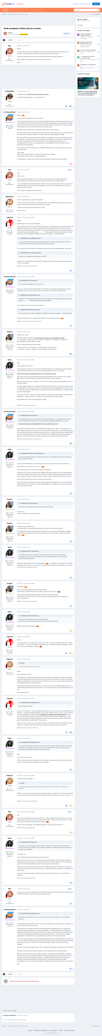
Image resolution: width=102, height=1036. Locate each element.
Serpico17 (82, 59)
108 (12, 125)
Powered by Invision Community (51, 1033)
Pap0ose (9, 659)
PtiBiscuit (82, 67)
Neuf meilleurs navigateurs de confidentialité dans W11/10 (50, 338)
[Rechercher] (98, 10)
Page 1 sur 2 (20, 40)
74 (12, 230)
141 (9, 672)
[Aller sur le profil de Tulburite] (9, 223)
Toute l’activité (18, 10)
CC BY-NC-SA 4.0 (51, 1032)
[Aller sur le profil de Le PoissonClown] (9, 117)
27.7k (8, 373)
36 (12, 345)
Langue (30, 1030)
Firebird (9, 332)
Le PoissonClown (9, 112)
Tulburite (9, 217)
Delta (9, 360)
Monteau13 (9, 196)
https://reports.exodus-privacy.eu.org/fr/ (38, 94)
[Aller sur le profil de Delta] (9, 365)
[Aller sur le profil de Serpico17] (78, 57)
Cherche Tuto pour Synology (88, 50)
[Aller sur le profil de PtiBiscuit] (78, 65)
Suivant (10, 40)
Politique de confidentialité (40, 1030)
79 (10, 59)
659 (9, 210)
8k (8, 125)
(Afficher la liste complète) (83, 20)
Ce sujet (92, 10)
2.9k (8, 230)
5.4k (8, 345)
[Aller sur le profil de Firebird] (9, 337)
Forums (5, 10)
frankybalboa (9, 91)
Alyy (11, 32)
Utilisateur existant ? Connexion (81, 3)
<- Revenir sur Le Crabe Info (37, 10)
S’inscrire (96, 3)
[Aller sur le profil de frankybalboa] (9, 96)
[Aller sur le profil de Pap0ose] (9, 664)
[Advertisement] (38, 21)
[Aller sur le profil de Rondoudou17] (78, 34)
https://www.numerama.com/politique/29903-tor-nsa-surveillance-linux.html (36, 373)
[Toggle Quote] (19, 238)
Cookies (60, 1030)
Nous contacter (53, 1030)
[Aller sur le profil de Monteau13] (9, 202)
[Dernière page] (14, 40)
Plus (26, 10)
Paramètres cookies (69, 1030)
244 (13, 373)
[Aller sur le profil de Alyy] (5, 33)
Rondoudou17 (83, 37)
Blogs (11, 10)
